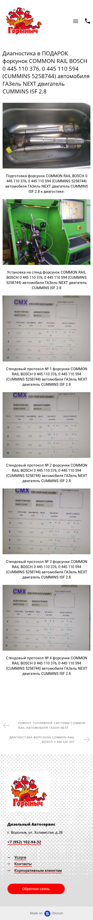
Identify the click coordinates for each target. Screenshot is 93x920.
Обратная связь (36, 889)
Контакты (23, 864)
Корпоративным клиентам (38, 870)
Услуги (20, 857)
